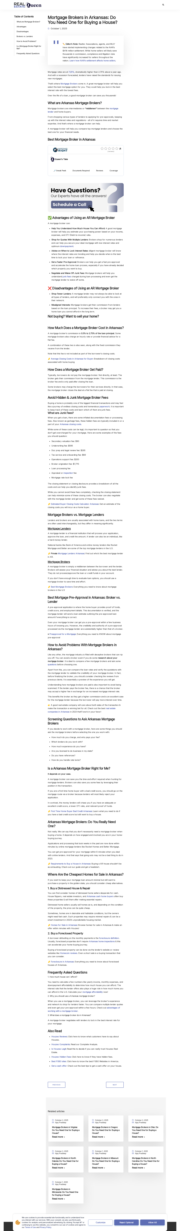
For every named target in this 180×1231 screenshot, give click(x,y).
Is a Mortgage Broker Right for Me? (29, 47)
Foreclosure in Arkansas (62, 961)
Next (115, 1085)
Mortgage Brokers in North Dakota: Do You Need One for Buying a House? (65, 1161)
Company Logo (60, 150)
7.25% (71, 72)
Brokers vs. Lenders (25, 36)
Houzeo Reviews (59, 1036)
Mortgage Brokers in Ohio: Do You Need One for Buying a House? (145, 1130)
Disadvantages (23, 31)
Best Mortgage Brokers (61, 587)
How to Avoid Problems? (26, 41)
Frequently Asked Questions (28, 53)
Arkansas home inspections (102, 941)
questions (52, 664)
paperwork (104, 406)
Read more (57, 1137)
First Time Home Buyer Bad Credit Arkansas (71, 811)
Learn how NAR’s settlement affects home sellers (92, 60)
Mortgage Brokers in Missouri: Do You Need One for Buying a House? (106, 1161)
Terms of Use (30, 1227)
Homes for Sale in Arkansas (64, 925)
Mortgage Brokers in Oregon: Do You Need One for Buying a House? (106, 1130)
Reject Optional (126, 1222)
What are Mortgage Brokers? (28, 22)
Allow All (152, 1222)
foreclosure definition (109, 938)
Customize (100, 1222)
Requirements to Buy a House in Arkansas (70, 863)
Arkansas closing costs (70, 424)
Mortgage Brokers (69, 83)
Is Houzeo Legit (58, 1049)
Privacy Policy (45, 1227)
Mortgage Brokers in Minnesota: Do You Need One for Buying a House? (65, 1192)
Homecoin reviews (68, 953)
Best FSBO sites (58, 1061)
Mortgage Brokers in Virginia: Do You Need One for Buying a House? (65, 1130)
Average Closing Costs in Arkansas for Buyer (72, 359)
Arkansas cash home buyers (100, 896)
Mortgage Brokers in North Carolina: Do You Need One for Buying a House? (145, 1161)
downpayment (66, 246)
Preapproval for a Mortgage (62, 634)
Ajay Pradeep (60, 1122)
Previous (56, 1085)
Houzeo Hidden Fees (61, 1057)
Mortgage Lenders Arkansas (71, 553)
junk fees (67, 276)
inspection (68, 473)
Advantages (21, 27)
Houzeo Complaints (60, 1044)
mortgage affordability (92, 992)
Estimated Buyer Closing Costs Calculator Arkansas (75, 504)
